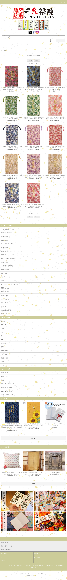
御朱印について (5, 376)
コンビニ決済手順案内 (7, 391)
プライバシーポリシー (49, 565)
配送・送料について (21, 565)
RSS (32, 567)
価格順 (35, 55)
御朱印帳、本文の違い (7, 387)
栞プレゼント (4, 372)
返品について (28, 565)
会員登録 (36, 553)
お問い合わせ (4, 560)
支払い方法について (12, 565)
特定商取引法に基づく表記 (38, 565)
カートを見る (37, 557)
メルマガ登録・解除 (59, 565)
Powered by (24, 576)
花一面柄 (13, 45)
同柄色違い (8, 45)
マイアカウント (4, 553)
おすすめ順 (29, 55)
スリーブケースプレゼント (8, 383)
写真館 (3, 380)
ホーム (3, 45)
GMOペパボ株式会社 (38, 573)
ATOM (35, 567)
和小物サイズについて (7, 394)
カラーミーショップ (20, 573)
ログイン (3, 557)
